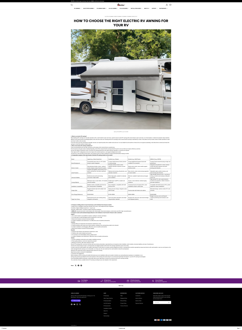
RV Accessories (124, 8)
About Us (146, 8)
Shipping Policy (123, 298)
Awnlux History (138, 298)
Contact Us (137, 295)
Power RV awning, (118, 16)
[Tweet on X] (75, 265)
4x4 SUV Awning (113, 8)
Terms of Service (124, 305)
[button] (170, 4)
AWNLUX (75, 325)
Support (154, 8)
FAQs (121, 295)
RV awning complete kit (132, 16)
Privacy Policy (123, 303)
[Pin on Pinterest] (81, 265)
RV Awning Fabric (101, 8)
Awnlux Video (138, 300)
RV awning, (124, 16)
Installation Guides (136, 8)
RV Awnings (77, 8)
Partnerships (162, 8)
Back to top (121, 285)
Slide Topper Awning (88, 8)
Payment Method (139, 303)
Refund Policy (123, 300)
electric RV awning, (109, 16)
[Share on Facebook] (78, 265)
